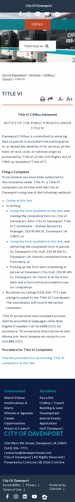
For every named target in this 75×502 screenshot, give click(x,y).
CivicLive (30, 462)
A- (61, 99)
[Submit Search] (46, 46)
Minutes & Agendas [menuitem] (18, 413)
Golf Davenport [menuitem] (51, 428)
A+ (69, 99)
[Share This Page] (50, 99)
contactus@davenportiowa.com (27, 452)
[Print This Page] (42, 99)
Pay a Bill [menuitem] (46, 397)
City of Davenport (14, 75)
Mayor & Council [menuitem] (16, 428)
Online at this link (19, 200)
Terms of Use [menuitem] (12, 489)
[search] (34, 46)
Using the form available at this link (36, 210)
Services (35, 75)
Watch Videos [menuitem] (14, 397)
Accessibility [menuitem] (11, 485)
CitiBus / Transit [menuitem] (52, 403)
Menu (38, 24)
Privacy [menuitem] (31, 485)
